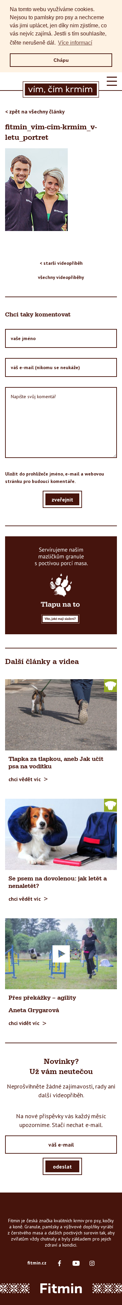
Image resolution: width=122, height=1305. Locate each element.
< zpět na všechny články (35, 111)
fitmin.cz (36, 1263)
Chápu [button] (61, 60)
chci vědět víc (24, 779)
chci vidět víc (23, 1023)
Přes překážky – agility (42, 998)
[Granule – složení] (61, 585)
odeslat (62, 1166)
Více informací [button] (75, 43)
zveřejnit (62, 499)
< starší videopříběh (61, 263)
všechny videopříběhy (61, 277)
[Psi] (110, 685)
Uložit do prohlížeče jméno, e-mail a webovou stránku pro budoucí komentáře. (54, 477)
